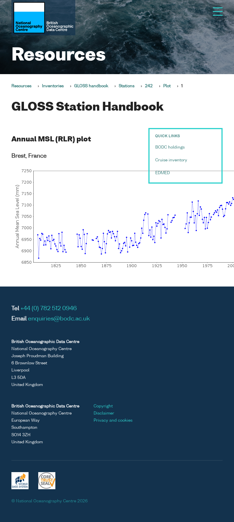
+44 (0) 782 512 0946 (49, 309)
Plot (167, 86)
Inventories (53, 86)
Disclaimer (104, 413)
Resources (21, 86)
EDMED (162, 173)
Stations (126, 86)
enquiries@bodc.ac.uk (59, 319)
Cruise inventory (171, 160)
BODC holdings (170, 147)
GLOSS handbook (91, 86)
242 (149, 86)
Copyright (103, 406)
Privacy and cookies (113, 421)
